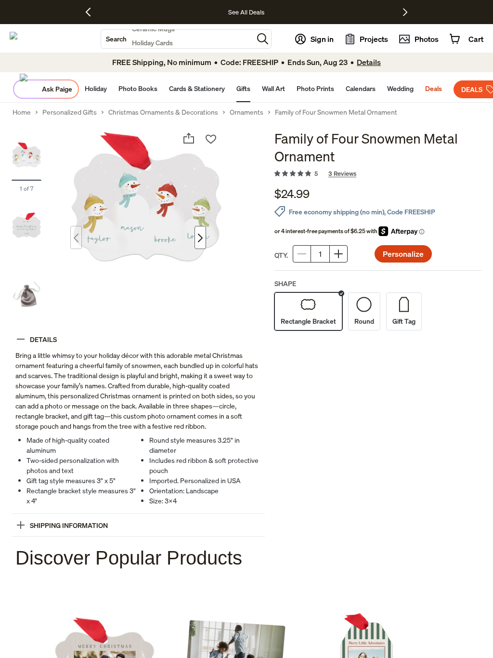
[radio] (308, 311)
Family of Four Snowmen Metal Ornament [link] (336, 112)
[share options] (188, 138)
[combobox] (177, 39)
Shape (285, 283)
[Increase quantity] (338, 254)
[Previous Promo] (92, 12)
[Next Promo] (405, 12)
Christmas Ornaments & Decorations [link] (163, 112)
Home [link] (22, 112)
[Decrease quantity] (302, 254)
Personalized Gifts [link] (69, 112)
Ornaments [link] (246, 112)
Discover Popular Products (128, 557)
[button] (262, 38)
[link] (377, 174)
